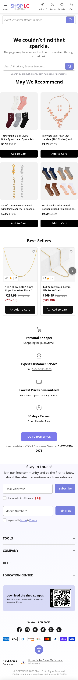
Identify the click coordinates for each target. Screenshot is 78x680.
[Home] (24, 6)
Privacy (33, 520)
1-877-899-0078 (41, 369)
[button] (39, 538)
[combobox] (35, 19)
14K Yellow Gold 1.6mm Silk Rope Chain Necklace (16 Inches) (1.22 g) (56, 288)
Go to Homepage (39, 436)
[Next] (72, 271)
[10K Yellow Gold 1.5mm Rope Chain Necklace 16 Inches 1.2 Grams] (20, 265)
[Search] (70, 19)
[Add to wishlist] (33, 251)
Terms (23, 520)
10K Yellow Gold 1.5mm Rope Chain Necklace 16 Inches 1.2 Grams (19, 288)
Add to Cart (19, 153)
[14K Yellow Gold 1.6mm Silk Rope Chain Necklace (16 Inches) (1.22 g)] (58, 265)
